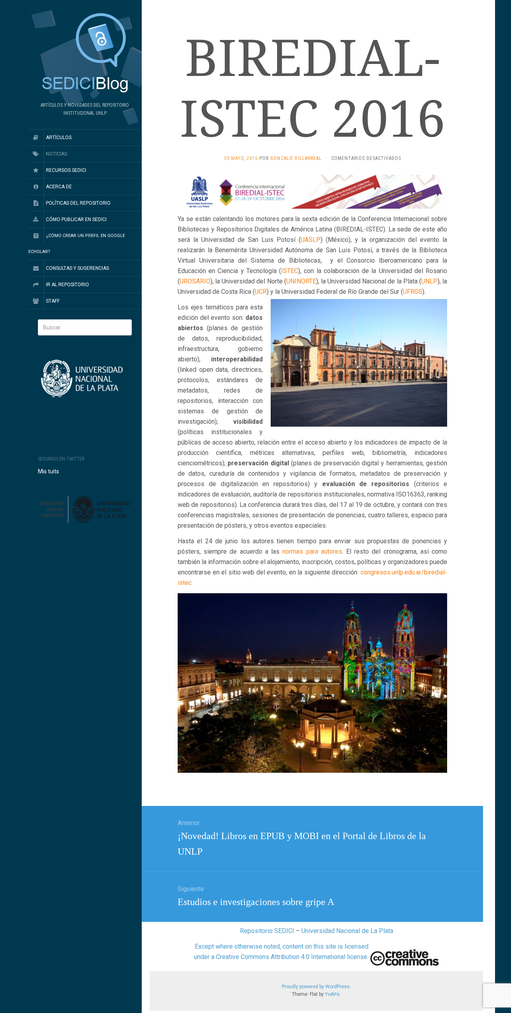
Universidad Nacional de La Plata (347, 931)
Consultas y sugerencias (77, 268)
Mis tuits (48, 471)
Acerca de (59, 186)
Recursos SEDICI (66, 170)
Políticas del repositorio (78, 203)
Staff (52, 301)
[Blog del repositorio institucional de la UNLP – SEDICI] (85, 53)
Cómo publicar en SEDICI (76, 219)
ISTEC (289, 271)
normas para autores (312, 551)
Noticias (56, 154)
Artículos (58, 137)
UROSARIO (195, 281)
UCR (261, 291)
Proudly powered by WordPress (316, 986)
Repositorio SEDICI (267, 931)
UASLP (311, 239)
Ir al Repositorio (67, 284)
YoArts (332, 994)
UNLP (429, 281)
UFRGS (412, 291)
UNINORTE (301, 281)
